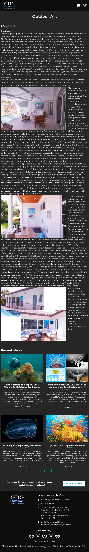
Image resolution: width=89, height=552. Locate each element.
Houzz (52, 541)
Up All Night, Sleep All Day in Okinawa (21, 445)
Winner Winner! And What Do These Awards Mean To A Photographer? (67, 386)
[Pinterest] (51, 536)
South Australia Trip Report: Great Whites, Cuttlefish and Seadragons (22, 386)
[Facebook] (31, 536)
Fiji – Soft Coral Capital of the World (67, 445)
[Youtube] (57, 536)
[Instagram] (38, 536)
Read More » (22, 410)
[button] (78, 5)
